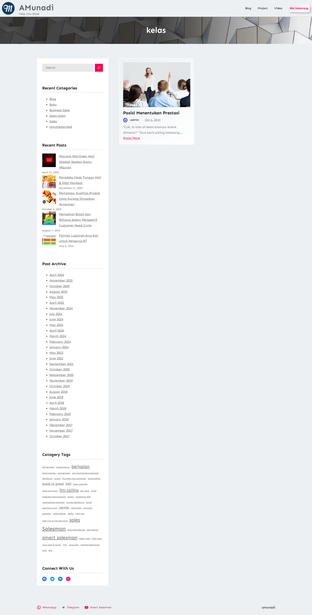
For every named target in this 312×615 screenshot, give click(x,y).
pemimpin (87, 508)
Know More (131, 138)
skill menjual (92, 530)
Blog (52, 99)
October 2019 (59, 386)
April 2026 (56, 275)
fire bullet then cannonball (74, 478)
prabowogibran (59, 513)
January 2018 (58, 419)
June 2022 (56, 358)
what (44, 550)
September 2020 (61, 375)
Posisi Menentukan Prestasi (151, 112)
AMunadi (36, 7)
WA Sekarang (299, 8)
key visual (84, 491)
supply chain (84, 538)
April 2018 (56, 403)
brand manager (49, 473)
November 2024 (61, 308)
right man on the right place (55, 521)
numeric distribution (75, 502)
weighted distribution (90, 545)
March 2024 (57, 336)
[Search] (99, 68)
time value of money (51, 545)
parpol (89, 502)
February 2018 (60, 414)
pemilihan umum (49, 508)
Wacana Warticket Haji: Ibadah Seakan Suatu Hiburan (77, 161)
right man (79, 513)
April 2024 (56, 331)
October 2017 (59, 436)
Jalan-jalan (57, 116)
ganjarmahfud (94, 478)
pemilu (64, 508)
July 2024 (55, 314)
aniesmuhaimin (63, 467)
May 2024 (56, 325)
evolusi (57, 478)
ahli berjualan (48, 467)
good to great (53, 484)
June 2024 (56, 319)
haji (68, 484)
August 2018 (58, 392)
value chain (74, 545)
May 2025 (56, 297)
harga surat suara (50, 491)
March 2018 (57, 408)
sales (74, 520)
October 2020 (59, 369)
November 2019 (61, 381)
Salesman (54, 528)
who (50, 550)
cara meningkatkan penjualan (85, 473)
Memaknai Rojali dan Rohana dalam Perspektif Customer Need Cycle (78, 219)
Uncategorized (60, 127)
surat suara (97, 538)
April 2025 (56, 303)
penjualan (46, 513)
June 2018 (56, 397)
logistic (71, 497)
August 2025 (58, 292)
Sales (53, 121)
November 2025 (61, 280)
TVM (65, 545)
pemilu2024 (76, 508)
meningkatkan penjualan (53, 502)
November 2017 (61, 431)
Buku (53, 105)
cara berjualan (64, 473)
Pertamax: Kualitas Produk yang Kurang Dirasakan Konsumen (79, 198)
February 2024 (60, 342)
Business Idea (59, 110)
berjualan (81, 466)
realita (71, 513)
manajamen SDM (83, 497)
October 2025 (59, 286)
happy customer (80, 484)
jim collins (69, 490)
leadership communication (54, 497)
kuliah (93, 491)
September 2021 (61, 364)
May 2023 (56, 353)
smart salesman (59, 537)
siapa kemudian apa (76, 530)
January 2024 (58, 347)
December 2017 (60, 425)
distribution (47, 478)
